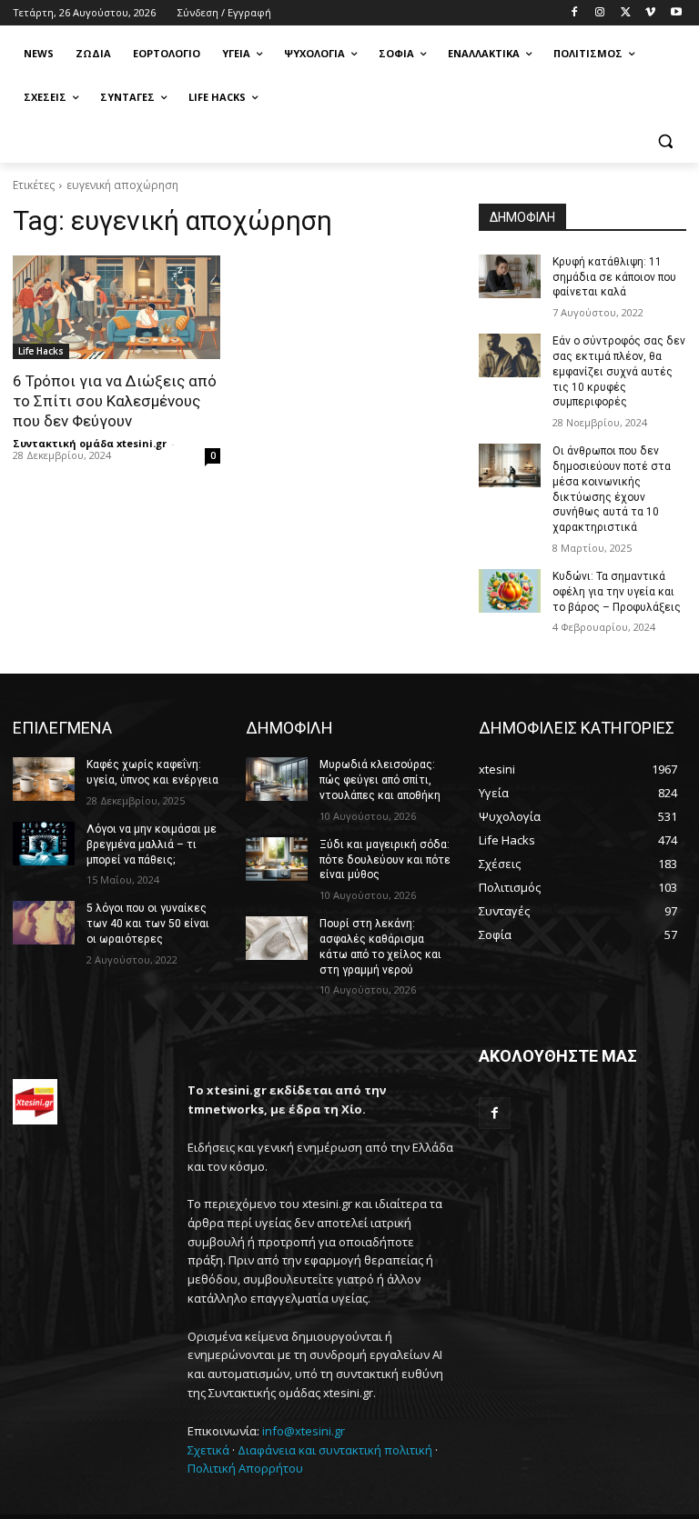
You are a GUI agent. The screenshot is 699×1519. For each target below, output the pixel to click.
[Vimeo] (650, 13)
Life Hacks (41, 351)
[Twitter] (625, 13)
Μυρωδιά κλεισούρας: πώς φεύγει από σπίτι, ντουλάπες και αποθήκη (380, 780)
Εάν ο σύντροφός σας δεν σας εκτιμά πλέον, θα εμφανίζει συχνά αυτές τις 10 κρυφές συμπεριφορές (618, 371)
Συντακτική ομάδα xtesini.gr (90, 443)
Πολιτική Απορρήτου (245, 1468)
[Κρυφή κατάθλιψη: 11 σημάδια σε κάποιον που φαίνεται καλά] (510, 276)
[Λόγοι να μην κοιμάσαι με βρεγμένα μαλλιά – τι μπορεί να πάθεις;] (44, 843)
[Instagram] (600, 13)
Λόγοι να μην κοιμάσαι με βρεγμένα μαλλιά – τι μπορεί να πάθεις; (151, 844)
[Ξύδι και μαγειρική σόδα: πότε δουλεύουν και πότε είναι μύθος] (277, 859)
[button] (664, 141)
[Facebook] (574, 13)
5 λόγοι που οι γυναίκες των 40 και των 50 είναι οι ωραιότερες (147, 923)
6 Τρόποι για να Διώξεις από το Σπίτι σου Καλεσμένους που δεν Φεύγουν (115, 401)
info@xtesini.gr (303, 1431)
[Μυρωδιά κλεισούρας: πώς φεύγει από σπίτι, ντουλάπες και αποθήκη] (277, 779)
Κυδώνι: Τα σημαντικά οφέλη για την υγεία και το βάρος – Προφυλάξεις (616, 592)
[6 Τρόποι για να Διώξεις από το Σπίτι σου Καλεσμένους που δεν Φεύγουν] (116, 307)
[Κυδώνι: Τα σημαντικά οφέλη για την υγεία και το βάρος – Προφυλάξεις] (510, 591)
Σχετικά (208, 1450)
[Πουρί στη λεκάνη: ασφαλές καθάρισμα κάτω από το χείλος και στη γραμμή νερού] (277, 938)
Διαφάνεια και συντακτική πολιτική (335, 1450)
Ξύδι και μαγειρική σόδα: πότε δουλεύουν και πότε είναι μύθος (385, 860)
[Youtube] (675, 13)
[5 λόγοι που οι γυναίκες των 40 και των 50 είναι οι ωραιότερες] (44, 922)
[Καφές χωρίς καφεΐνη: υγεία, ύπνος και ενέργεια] (44, 779)
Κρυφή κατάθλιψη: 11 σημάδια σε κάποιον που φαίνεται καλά (614, 277)
